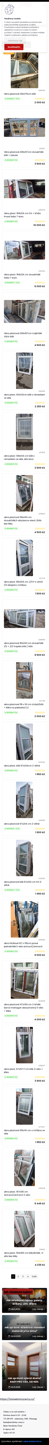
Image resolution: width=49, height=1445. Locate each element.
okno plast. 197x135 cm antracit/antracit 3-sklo (17, 1193)
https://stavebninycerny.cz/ (17, 1399)
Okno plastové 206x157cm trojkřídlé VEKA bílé (23, 335)
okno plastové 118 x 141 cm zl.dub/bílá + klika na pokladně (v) (23, 706)
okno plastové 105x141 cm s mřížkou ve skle (24, 1132)
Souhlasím (14, 47)
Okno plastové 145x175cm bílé (20, 93)
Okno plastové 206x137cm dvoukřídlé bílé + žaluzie (23, 154)
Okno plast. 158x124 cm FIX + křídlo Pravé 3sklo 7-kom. (22, 215)
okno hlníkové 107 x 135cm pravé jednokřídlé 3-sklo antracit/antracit (23, 945)
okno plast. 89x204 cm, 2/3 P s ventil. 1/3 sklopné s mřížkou (23, 583)
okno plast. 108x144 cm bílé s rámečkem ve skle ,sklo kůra (19, 457)
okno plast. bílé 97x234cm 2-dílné (22, 765)
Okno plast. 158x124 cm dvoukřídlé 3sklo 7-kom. (22, 276)
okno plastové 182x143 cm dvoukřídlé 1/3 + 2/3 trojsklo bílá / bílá (23, 645)
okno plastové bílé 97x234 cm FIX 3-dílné (23, 884)
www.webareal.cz (32, 1441)
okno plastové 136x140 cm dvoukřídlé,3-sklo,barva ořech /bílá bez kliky (22, 520)
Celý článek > (38, 1309)
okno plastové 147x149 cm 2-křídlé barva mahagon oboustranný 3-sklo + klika (23, 1007)
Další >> (34, 1276)
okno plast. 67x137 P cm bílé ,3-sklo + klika (23, 1071)
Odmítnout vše (15, 40)
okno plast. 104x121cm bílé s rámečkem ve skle (24, 396)
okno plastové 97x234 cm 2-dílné (21, 823)
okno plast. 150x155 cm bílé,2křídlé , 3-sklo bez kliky (24, 1255)
